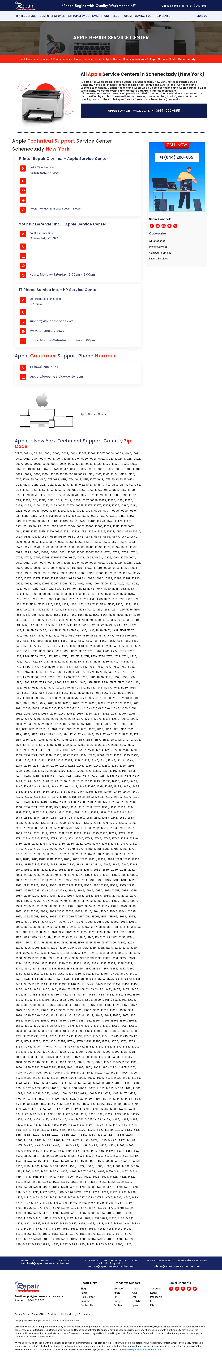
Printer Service (25, 15)
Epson (135, 1305)
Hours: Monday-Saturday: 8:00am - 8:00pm (62, 274)
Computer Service (52, 15)
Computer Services (37, 59)
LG (151, 1301)
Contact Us (143, 15)
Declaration (85, 1314)
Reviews (85, 1301)
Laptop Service (78, 15)
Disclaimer (53, 1314)
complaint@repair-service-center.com (45, 1263)
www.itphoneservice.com (48, 330)
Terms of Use (38, 1314)
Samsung (155, 1288)
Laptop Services (158, 258)
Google (118, 1301)
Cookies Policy (68, 1314)
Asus (134, 1292)
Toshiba (136, 1301)
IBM (152, 1305)
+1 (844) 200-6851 (196, 5)
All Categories (157, 240)
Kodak (153, 1292)
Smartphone (100, 15)
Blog (116, 15)
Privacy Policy (22, 1314)
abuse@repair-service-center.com (177, 1266)
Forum (127, 15)
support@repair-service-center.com (56, 376)
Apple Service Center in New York (126, 59)
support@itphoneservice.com (51, 321)
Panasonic (156, 1296)
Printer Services (62, 59)
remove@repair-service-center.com (110, 1266)
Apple (117, 1292)
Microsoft (119, 1288)
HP (115, 1296)
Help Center (163, 15)
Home (19, 59)
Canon (135, 1288)
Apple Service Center (89, 59)
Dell (134, 1296)
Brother (118, 1305)
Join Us (202, 15)
